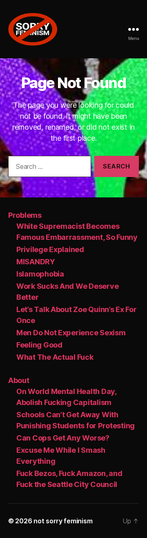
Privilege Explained (50, 249)
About (18, 380)
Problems (25, 215)
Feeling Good (39, 345)
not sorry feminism (62, 521)
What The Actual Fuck (55, 357)
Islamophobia (40, 274)
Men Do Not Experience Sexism (70, 332)
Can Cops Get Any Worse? (62, 438)
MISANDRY (35, 261)
